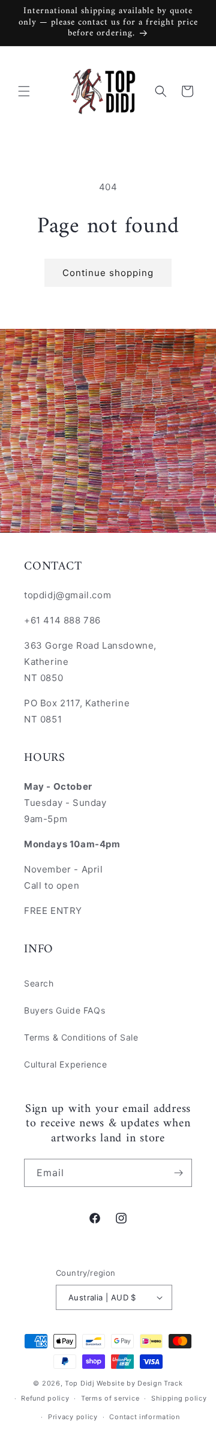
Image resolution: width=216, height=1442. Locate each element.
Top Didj (80, 1383)
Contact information (144, 1417)
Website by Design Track (139, 1383)
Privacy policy (73, 1417)
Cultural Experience (65, 1064)
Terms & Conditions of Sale (81, 1037)
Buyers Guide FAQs (64, 1010)
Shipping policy (179, 1398)
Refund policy (45, 1398)
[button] (24, 91)
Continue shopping (108, 272)
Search (39, 983)
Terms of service (110, 1398)
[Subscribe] (178, 1173)
